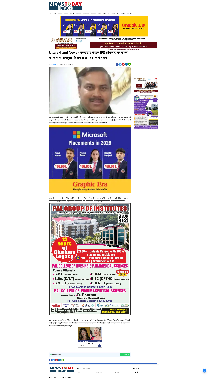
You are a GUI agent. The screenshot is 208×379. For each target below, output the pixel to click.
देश (108, 13)
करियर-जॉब (72, 13)
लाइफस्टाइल (93, 13)
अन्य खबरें (113, 13)
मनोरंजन (99, 13)
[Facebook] (133, 372)
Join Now (126, 354)
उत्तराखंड (60, 13)
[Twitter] (135, 372)
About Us (79, 372)
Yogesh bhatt (54, 64)
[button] (50, 14)
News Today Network (83, 369)
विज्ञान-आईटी (129, 13)
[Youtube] (137, 372)
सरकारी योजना (86, 13)
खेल (117, 13)
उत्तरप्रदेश (66, 13)
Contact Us (116, 372)
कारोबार (104, 13)
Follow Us (136, 369)
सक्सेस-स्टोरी (78, 13)
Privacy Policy (98, 372)
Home (54, 13)
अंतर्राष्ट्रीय (122, 13)
